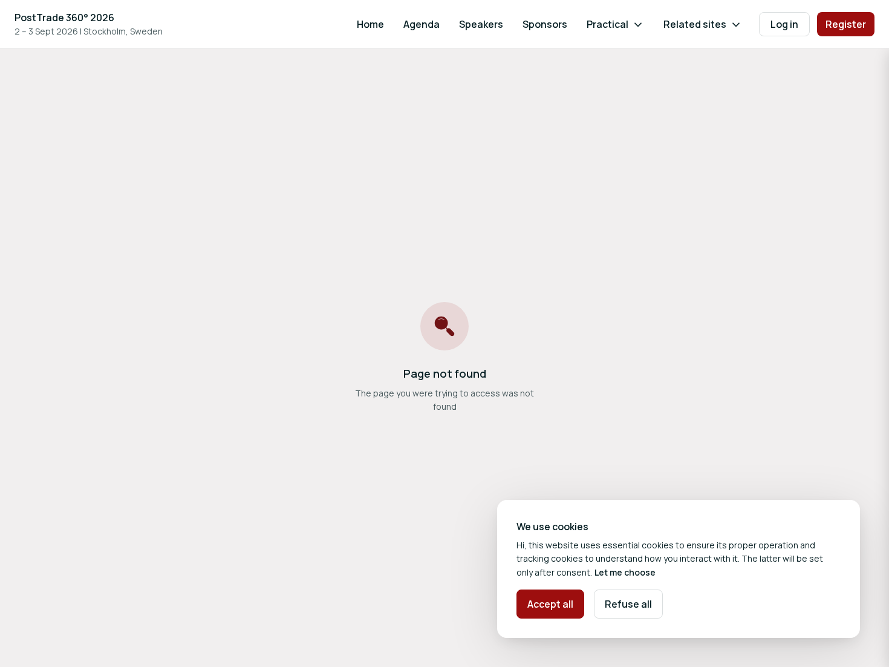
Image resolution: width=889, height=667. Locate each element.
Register (846, 24)
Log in (784, 24)
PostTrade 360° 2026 (64, 17)
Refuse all (628, 604)
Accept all (550, 604)
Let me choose (625, 572)
